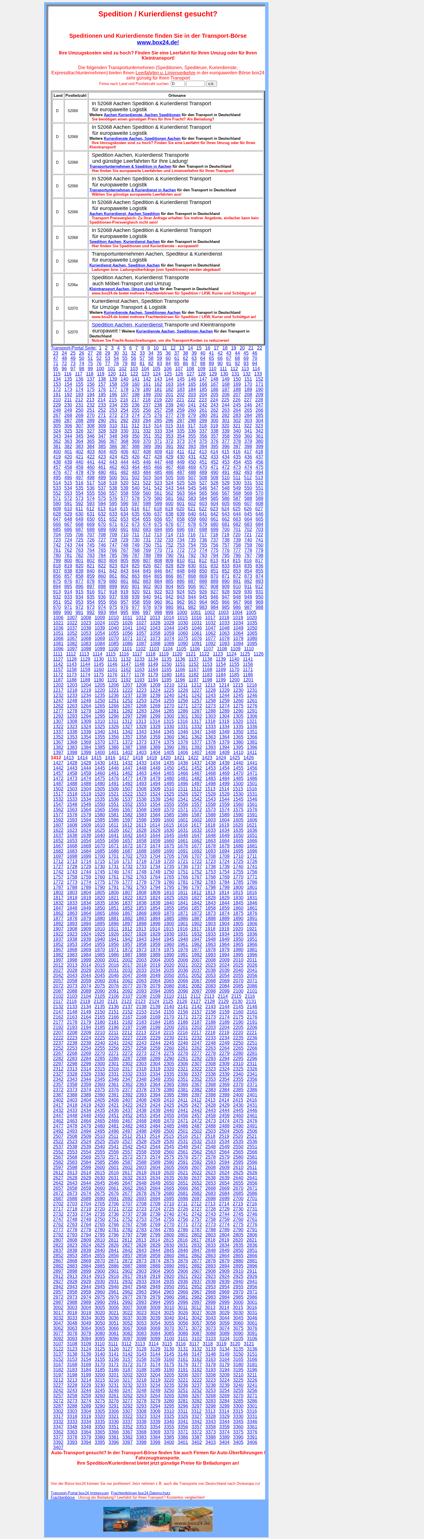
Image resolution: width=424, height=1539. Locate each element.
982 (192, 607)
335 (181, 430)
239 (169, 405)
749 (136, 545)
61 (176, 358)
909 (226, 586)
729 (124, 539)
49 (73, 358)
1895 (100, 923)
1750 (169, 871)
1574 (224, 809)
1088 (155, 643)
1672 (127, 845)
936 (102, 596)
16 (207, 347)
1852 (127, 908)
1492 (127, 783)
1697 (58, 856)
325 (68, 430)
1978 (210, 949)
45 (246, 353)
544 (181, 488)
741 (259, 539)
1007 (72, 617)
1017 (210, 617)
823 (113, 565)
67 (228, 358)
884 (158, 581)
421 (79, 456)
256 (147, 410)
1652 (58, 840)
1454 (224, 768)
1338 (72, 731)
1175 (99, 674)
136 (79, 379)
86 (185, 363)
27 (90, 353)
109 (201, 368)
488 (192, 472)
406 (124, 451)
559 (136, 493)
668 (79, 524)
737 (214, 539)
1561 (252, 804)
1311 (113, 721)
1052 (72, 633)
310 (113, 425)
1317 (196, 721)
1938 (72, 939)
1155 (234, 664)
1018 (224, 617)
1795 (169, 887)
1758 (72, 877)
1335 (238, 726)
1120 (177, 654)
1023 (86, 622)
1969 (86, 949)
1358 (141, 736)
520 (124, 482)
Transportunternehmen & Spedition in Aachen (130, 166)
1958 (141, 944)
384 (91, 446)
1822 (127, 897)
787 (136, 555)
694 (158, 529)
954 (91, 602)
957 (124, 602)
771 (169, 550)
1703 (141, 856)
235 (124, 405)
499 (102, 477)
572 (68, 498)
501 (124, 477)
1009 (100, 617)
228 (259, 399)
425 (124, 456)
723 (57, 539)
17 (216, 347)
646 (259, 513)
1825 (169, 897)
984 (214, 607)
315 (169, 425)
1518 (72, 794)
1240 (169, 695)
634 (124, 513)
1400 (100, 752)
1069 (100, 638)
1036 (58, 628)
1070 (113, 638)
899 (113, 586)
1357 (127, 736)
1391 (183, 747)
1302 (197, 716)
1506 (113, 788)
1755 (238, 871)
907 (203, 586)
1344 (155, 731)
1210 (169, 685)
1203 (72, 685)
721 (248, 534)
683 (248, 524)
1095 (252, 643)
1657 (127, 840)
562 (169, 493)
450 (192, 462)
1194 (153, 679)
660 (203, 519)
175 (91, 389)
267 (57, 415)
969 (259, 602)
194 (91, 394)
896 (79, 586)
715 (180, 534)
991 (79, 612)
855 (259, 571)
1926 (113, 934)
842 (113, 571)
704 (57, 534)
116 (68, 373)
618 (158, 508)
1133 (139, 659)
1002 (210, 612)
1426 (248, 757)
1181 (180, 674)
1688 (141, 851)
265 (248, 410)
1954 (86, 944)
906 (192, 586)
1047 (210, 628)
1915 (169, 928)
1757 (58, 877)
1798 (210, 887)
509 (214, 477)
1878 (72, 918)
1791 (113, 887)
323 (259, 425)
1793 (141, 887)
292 (124, 420)
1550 (100, 804)
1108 (222, 648)
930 (248, 591)
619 (169, 508)
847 (169, 571)
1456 (252, 768)
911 (248, 586)
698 (203, 529)
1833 (72, 902)
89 (211, 363)
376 (214, 441)
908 (214, 586)
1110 (249, 648)
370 (147, 441)
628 (57, 513)
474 (248, 467)
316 (180, 425)
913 (57, 591)
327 (91, 430)
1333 (210, 726)
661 (214, 519)
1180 (167, 674)
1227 (197, 690)
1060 (183, 633)
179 (136, 389)
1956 (113, 944)
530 (237, 482)
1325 (100, 726)
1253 (141, 700)
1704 (155, 856)
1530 (238, 794)
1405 (169, 752)
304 (259, 420)
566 (214, 493)
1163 (139, 669)
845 (147, 571)
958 (136, 602)
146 (192, 379)
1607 (58, 825)
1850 (100, 908)
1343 (141, 731)
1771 (252, 877)
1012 (141, 617)
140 (124, 379)
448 (169, 462)
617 (147, 508)
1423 (207, 757)
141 (136, 379)
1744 (86, 871)
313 (147, 425)
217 (135, 399)
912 (259, 586)
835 (248, 565)
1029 (169, 622)
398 (248, 446)
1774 (86, 882)
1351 (252, 731)
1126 (259, 654)
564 (192, 493)
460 (91, 467)
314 (158, 425)
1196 (180, 679)
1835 (100, 902)
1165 (167, 669)
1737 (197, 866)
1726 (252, 861)
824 (124, 565)
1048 (224, 628)
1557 (197, 804)
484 (147, 472)
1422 (193, 757)
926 (203, 591)
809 (169, 560)
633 (113, 513)
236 (136, 405)
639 (181, 513)
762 (68, 550)
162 (158, 384)
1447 (127, 768)
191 (57, 394)
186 (214, 389)
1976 (183, 949)
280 (203, 415)
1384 (86, 747)
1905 (238, 923)
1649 (224, 835)
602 (192, 503)
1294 (86, 716)
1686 (113, 851)
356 (203, 436)
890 (226, 581)
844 (136, 571)
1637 (58, 835)
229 (57, 405)
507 (192, 477)
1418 (138, 757)
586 (226, 498)
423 (102, 456)
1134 (153, 659)
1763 (141, 877)
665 (259, 519)
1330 (169, 726)
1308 (72, 721)
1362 (197, 736)
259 (181, 410)
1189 (85, 679)
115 (57, 373)
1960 (169, 944)
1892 (58, 923)
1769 (224, 877)
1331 (183, 726)
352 (158, 436)
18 (225, 347)
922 (158, 591)
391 (169, 446)
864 (147, 576)
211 (68, 399)
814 (225, 560)
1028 (155, 622)
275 (147, 415)
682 (237, 524)
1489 (86, 783)
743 (68, 545)
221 (180, 399)
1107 (208, 648)
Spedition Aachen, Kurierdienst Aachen (124, 241)
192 (68, 394)
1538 (141, 799)
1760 (100, 877)
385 (102, 446)
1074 (169, 638)
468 (181, 467)
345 (79, 436)
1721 (183, 861)
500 (113, 477)
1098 (86, 648)
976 (124, 607)
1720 (169, 861)
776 (226, 550)
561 (158, 493)
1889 (224, 918)
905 (181, 586)
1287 (197, 711)
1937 (58, 939)
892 (248, 581)
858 (79, 576)
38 (185, 353)
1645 (169, 835)
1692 (197, 851)
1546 (252, 799)
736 (203, 539)
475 (259, 467)
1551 (113, 804)
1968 (72, 949)
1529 (224, 794)
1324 (86, 726)
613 (102, 508)
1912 (127, 928)
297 (181, 420)
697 (192, 529)
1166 (180, 669)
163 (169, 384)
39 (194, 353)
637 (158, 513)
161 (147, 384)
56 (133, 358)
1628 (141, 830)
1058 (155, 633)
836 (259, 565)
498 (91, 477)
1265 (100, 705)
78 (116, 363)
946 (214, 596)
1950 (238, 939)
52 (99, 358)
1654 (86, 840)
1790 (100, 887)
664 (248, 519)
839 (79, 571)
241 (192, 405)
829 (181, 565)
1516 (252, 788)
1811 (183, 892)
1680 (238, 845)
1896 (113, 923)
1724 (224, 861)
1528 (210, 794)
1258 (210, 700)
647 (57, 519)
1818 (72, 897)
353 (169, 436)
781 (68, 555)
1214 (224, 685)
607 (248, 503)
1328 (141, 726)
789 (158, 555)
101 (111, 368)
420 (68, 456)
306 (68, 425)
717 (203, 534)
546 (203, 488)
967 (237, 602)
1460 (100, 773)
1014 (169, 617)
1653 (72, 840)
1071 (127, 638)
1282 (127, 711)
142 (147, 379)
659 (192, 519)
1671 (113, 845)
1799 (224, 887)
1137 (194, 659)
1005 (251, 612)
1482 (197, 778)
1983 (72, 954)
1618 (210, 825)
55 (124, 358)
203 (192, 394)
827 (158, 565)
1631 (183, 830)
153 (57, 384)
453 (226, 462)
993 (102, 612)
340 (237, 430)
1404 (155, 752)
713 (158, 534)
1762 (127, 877)
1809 (155, 892)
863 (136, 576)
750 (147, 545)
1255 (169, 700)
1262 (58, 705)
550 (248, 488)
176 (102, 389)
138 (102, 379)
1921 (252, 928)
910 (237, 586)
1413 (68, 757)
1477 (127, 778)
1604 (224, 819)
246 (248, 405)
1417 (124, 757)
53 (107, 358)
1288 (210, 711)
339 (226, 430)
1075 (183, 638)
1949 (224, 939)
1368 (72, 742)
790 (169, 555)
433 (214, 456)
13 (181, 347)
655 (147, 519)
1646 (183, 835)
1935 (238, 934)
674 (147, 524)
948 (237, 596)
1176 (112, 674)
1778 (141, 882)
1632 (197, 830)
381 (57, 446)
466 (158, 467)
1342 (127, 731)
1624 (86, 830)
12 (173, 347)
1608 (72, 825)
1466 (183, 773)
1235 (100, 695)
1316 (182, 721)
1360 (169, 736)
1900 (169, 923)
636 (147, 513)
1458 (72, 773)
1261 (252, 700)
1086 (127, 643)
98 (81, 368)
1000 (182, 612)
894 (57, 586)
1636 (252, 830)
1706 (183, 856)
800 (68, 560)
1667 (58, 845)
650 (91, 519)
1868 (141, 913)
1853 (141, 908)
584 (203, 498)
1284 (155, 711)
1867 (127, 913)
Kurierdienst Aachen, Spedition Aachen (124, 265)
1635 (238, 830)
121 (123, 373)
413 (203, 451)
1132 (126, 659)
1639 (86, 835)
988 (259, 607)
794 (214, 555)
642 (214, 513)
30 (116, 353)
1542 (197, 799)
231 (79, 405)
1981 (252, 949)
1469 (224, 773)
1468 (210, 773)
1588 (210, 814)
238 (158, 405)
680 (214, 524)
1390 (169, 747)
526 (192, 482)
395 (214, 446)
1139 (221, 659)
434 (226, 456)
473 (237, 467)
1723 (210, 861)
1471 (252, 773)
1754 (224, 871)
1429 (86, 762)
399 (259, 446)
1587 (197, 814)
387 (124, 446)
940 (147, 596)
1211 (183, 685)
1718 (141, 861)
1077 (210, 638)
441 (91, 462)
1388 (141, 747)
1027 (141, 622)
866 (169, 576)
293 (136, 420)
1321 (252, 721)
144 (169, 379)
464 (136, 467)
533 (57, 488)
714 (169, 534)
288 (79, 420)
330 (124, 430)
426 (136, 456)
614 (113, 508)
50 (81, 358)
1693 (210, 851)
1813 (210, 892)
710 (124, 534)
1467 (197, 773)
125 (168, 373)
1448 (141, 768)
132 (247, 373)
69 (246, 358)
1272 (197, 705)
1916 (182, 928)
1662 (197, 840)
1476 (113, 778)
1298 (141, 716)
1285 (169, 711)
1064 (238, 633)
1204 (86, 685)
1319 (224, 721)
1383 (72, 747)
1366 (252, 736)
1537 (127, 799)
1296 (113, 716)
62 (185, 358)
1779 (155, 882)
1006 (58, 617)
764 (91, 550)
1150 (167, 664)
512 (248, 477)
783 (91, 555)
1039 (100, 628)
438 (57, 462)
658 (181, 519)
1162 (126, 669)
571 (57, 498)
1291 (252, 711)
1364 (224, 736)
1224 (155, 690)
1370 (100, 742)
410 (169, 451)
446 (147, 462)
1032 (210, 622)
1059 (169, 633)
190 (259, 389)
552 (57, 493)
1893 (72, 923)
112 (234, 368)
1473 (72, 778)
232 (91, 405)
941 (158, 596)
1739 (224, 866)
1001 (196, 612)
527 (203, 482)
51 (90, 358)
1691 (183, 851)
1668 (72, 845)
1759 (86, 877)
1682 (58, 851)
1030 (183, 622)
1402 (127, 752)
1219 (86, 690)
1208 (141, 685)
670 (102, 524)
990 (68, 612)
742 (57, 545)
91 (228, 363)
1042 (141, 628)
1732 (127, 866)
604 (214, 503)
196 (113, 394)
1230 (238, 690)
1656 (113, 840)
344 (68, 436)
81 (142, 363)
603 (203, 503)
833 (226, 565)
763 (79, 550)
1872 (197, 913)
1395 (238, 747)
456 (259, 462)
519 (113, 482)
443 (113, 462)
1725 (238, 861)
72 (64, 363)
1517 (58, 794)
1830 (238, 897)
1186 (248, 674)
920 (136, 591)
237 (147, 405)
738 (226, 539)
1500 (238, 783)
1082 (72, 643)
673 (136, 524)
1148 (139, 664)
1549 (86, 804)
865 (158, 576)
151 (248, 379)
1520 (100, 794)
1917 (196, 928)
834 (237, 565)
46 (254, 353)
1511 (183, 788)
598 (147, 503)
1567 (127, 809)
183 (181, 389)
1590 (238, 814)
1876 (252, 913)
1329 (155, 726)
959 (147, 602)
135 (68, 379)
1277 (58, 711)
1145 (99, 664)
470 (203, 467)
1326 (113, 726)
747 (113, 545)
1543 (210, 799)
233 (102, 405)
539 (124, 488)
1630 (169, 830)
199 (147, 394)
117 (78, 373)
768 (136, 550)
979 (158, 607)
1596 (113, 819)
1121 (191, 654)
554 (79, 493)
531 (248, 482)
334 (169, 430)
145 (181, 379)
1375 (169, 742)
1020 (252, 617)
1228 (210, 690)
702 (248, 529)
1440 (238, 762)
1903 (210, 923)
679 (203, 524)
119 (100, 373)
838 (68, 571)
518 (102, 482)
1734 (155, 866)
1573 (210, 809)
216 (124, 399)
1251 (113, 700)
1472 (58, 778)
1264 (86, 705)
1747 (127, 871)
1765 (169, 877)
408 (147, 451)
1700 (100, 856)
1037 (72, 628)
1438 (210, 762)
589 (259, 498)
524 (169, 482)
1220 (100, 690)
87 (194, 363)
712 (147, 534)
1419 (152, 757)
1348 (210, 731)
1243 (210, 695)
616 (135, 508)
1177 (126, 674)
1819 (86, 897)
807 (147, 560)
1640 (100, 835)
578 (136, 498)
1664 (224, 840)
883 (147, 581)
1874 (224, 913)
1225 (169, 690)
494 (259, 472)
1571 (183, 809)
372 (169, 441)
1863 (72, 913)
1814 (224, 892)
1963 (210, 944)
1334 (224, 726)
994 (113, 612)
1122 (204, 654)
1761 (113, 877)
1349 (224, 731)
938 (124, 596)
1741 (252, 866)
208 (248, 394)
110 (212, 368)
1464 (155, 773)
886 (181, 581)
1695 (238, 851)
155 (79, 384)
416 (237, 451)
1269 (155, 705)
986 (237, 607)
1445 (100, 768)
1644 (155, 835)
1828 (210, 897)
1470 (238, 773)
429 (169, 456)
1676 (183, 845)
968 (248, 602)
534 (68, 488)
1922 (58, 934)
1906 (252, 923)
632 (102, 513)
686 (68, 529)
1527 (197, 794)
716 (192, 534)
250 (79, 410)
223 (203, 399)
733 (169, 539)
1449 (155, 768)
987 (248, 607)
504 (158, 477)
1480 (169, 778)
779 (259, 550)
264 (237, 410)
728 (113, 539)
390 (158, 446)
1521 (113, 794)
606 (237, 503)
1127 (58, 659)
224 (214, 399)
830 (192, 565)
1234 (86, 695)
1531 (252, 794)
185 (203, 389)
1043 (155, 628)
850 (203, 571)
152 (259, 379)
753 (181, 545)
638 (169, 513)
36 (168, 353)
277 (169, 415)
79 (124, 363)
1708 (210, 856)
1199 (221, 679)
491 (226, 472)
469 (192, 467)
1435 (169, 762)
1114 (97, 654)
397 (237, 446)
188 (237, 389)
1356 (113, 736)
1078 (224, 638)
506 (181, 477)
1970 (100, 949)
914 (68, 591)
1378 (210, 742)
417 (248, 451)
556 (102, 493)
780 (57, 555)
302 (237, 420)
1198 (207, 679)
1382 (58, 747)
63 (194, 358)
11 (164, 347)
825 (136, 565)
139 (113, 379)
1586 (183, 814)
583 (192, 498)
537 (102, 488)
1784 (224, 882)
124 (157, 373)
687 (79, 529)
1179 (153, 674)
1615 (169, 825)
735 (192, 539)
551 (259, 488)
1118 (150, 654)
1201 (248, 679)
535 (79, 488)
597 (136, 503)
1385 (100, 747)
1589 (224, 814)
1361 (183, 736)
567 (226, 493)
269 (79, 415)
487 (181, 472)
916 (91, 591)
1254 (155, 700)
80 (133, 363)
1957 (127, 944)
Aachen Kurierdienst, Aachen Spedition (124, 214)
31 (124, 353)
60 (168, 358)
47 (55, 358)
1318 (210, 721)
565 (203, 493)
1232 (58, 695)
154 (68, 384)
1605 (238, 819)
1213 (210, 685)
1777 (127, 882)
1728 (72, 866)
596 (124, 503)
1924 (86, 934)
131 (235, 373)
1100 (113, 648)
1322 (58, 726)
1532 (58, 799)
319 (214, 425)
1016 (196, 617)
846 (158, 571)
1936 (252, 934)
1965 (238, 944)
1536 (113, 799)
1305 (238, 716)
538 (113, 488)
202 (181, 394)
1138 (207, 659)
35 (159, 353)
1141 (248, 659)
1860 (238, 908)
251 (91, 410)
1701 (113, 856)
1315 (169, 721)
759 (248, 545)
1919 (224, 928)
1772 (58, 882)
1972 (127, 949)
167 (214, 384)
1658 (141, 840)
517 (91, 482)
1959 (155, 944)
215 (113, 399)
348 (113, 436)
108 (190, 368)
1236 (113, 695)
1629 (155, 830)
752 (169, 545)
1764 (155, 877)
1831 (252, 897)
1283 (141, 711)
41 (211, 353)
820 (79, 565)
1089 (169, 643)
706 (79, 534)
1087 (141, 643)
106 (168, 368)
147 (203, 379)
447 (158, 462)
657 (169, 519)
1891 (252, 918)
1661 (183, 840)
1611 (113, 825)
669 (91, 524)
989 (57, 612)
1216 (252, 685)
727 (102, 539)
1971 (113, 949)
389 (147, 446)
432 (203, 456)
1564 (86, 809)
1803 (72, 892)
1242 (197, 695)
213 (90, 399)
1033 (224, 622)
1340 (100, 731)
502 (136, 477)
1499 (224, 783)
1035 (252, 622)
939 (136, 596)
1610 (100, 825)
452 (214, 462)
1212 (196, 685)
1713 (72, 861)
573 (79, 498)
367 (113, 441)
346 (91, 436)
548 (226, 488)
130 (224, 373)
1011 (127, 617)
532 (259, 482)
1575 (238, 809)
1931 (183, 934)
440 (79, 462)
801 (79, 560)
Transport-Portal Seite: (74, 347)
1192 (126, 679)
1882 (127, 918)
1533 (72, 799)
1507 (127, 788)
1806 (113, 892)
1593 (72, 819)
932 (57, 596)
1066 (58, 638)
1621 (252, 825)
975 (113, 607)
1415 (96, 757)
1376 (183, 742)
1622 (58, 830)
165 (192, 384)
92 (237, 363)
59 (159, 358)
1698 (72, 856)
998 (158, 612)
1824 (155, 897)
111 (223, 368)
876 (68, 581)
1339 (86, 731)
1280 (100, 711)
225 (225, 399)
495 (57, 477)
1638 (72, 835)
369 (136, 441)
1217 (58, 690)
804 (113, 560)
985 (226, 607)
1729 (86, 866)
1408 (210, 752)
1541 (183, 799)
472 (226, 467)
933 (68, 596)
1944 (155, 939)
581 (169, 498)
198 (136, 394)
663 (237, 519)
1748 (141, 871)
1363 (210, 736)
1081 (58, 643)
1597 (127, 819)
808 (158, 560)
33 (142, 353)
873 (248, 576)
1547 (58, 804)
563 (181, 493)
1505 (100, 788)
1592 (58, 819)
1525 (169, 794)
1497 (197, 783)
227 (248, 399)
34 (150, 353)
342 (259, 430)
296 (169, 420)
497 (79, 477)
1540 (169, 799)
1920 (238, 928)
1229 (224, 690)
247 (259, 405)
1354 (86, 736)
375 (203, 441)
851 (214, 571)
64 (202, 358)
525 (181, 482)
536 (91, 488)
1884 (155, 918)
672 (124, 524)
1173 (72, 674)
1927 (127, 934)
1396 (252, 747)
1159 (85, 669)
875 (57, 581)
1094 (238, 643)
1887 (197, 918)
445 (136, 462)
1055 (113, 633)
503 (147, 477)
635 (136, 513)
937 (113, 596)
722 (259, 534)
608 (259, 503)
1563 (72, 809)
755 (203, 545)
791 (181, 555)
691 (124, 529)
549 (237, 488)
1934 (224, 934)
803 (102, 560)
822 (102, 565)
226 (237, 399)
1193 (139, 679)
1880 (100, 918)
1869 (155, 913)
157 (102, 384)
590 (57, 503)
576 (113, 498)
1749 (155, 871)
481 (113, 472)
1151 (180, 664)
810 (181, 560)
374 (192, 441)
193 (79, 394)
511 (237, 477)
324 (57, 430)
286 (57, 420)
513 (259, 477)
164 (181, 384)
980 (169, 607)
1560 (238, 804)
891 (237, 581)
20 (242, 347)
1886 (183, 918)
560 (147, 493)
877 (79, 581)
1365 (238, 736)
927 (214, 591)
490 (214, 472)
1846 (252, 902)
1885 (169, 918)
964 (203, 602)
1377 (197, 742)
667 (68, 524)
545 (192, 488)
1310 (100, 721)
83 (159, 363)
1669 (86, 845)
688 (91, 529)
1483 (210, 778)
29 (107, 353)
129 (213, 373)
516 (79, 482)
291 (113, 420)
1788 (72, 887)
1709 (224, 856)
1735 (169, 866)
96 (64, 368)
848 (181, 571)
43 (228, 353)
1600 (169, 819)
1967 (58, 949)
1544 (224, 799)
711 (135, 534)
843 (124, 571)
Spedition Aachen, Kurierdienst (128, 325)
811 (192, 560)
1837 (127, 902)
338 (214, 430)
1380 (238, 742)
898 (102, 586)
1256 (183, 700)
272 (113, 415)
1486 (252, 778)
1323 (72, 726)
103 (134, 368)
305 (57, 425)
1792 (127, 887)
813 (214, 560)
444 (124, 462)
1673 (141, 845)
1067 (72, 638)
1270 (169, 705)
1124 (231, 654)
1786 (252, 882)
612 (90, 508)
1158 (72, 669)
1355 (100, 736)
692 (136, 529)
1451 (183, 768)
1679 (224, 845)
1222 (127, 690)
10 (156, 347)
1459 (86, 773)
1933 (210, 934)
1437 (197, 762)
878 (91, 581)
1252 (127, 700)
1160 (99, 669)
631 (91, 513)
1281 (113, 711)
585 (214, 498)
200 (158, 394)
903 (158, 586)
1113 (84, 654)
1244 (224, 695)
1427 (58, 762)
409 (158, 451)
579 (147, 498)
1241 (183, 695)
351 (147, 436)
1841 (183, 902)
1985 (100, 954)
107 (179, 368)
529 (226, 482)
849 (192, 571)
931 (259, 591)
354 (181, 436)
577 (124, 498)
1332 (197, 726)
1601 (183, 819)
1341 (113, 731)
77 (107, 363)
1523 (141, 794)
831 (203, 565)
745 (91, 545)
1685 (100, 851)
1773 (72, 882)
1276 (252, 705)
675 (158, 524)
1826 (183, 897)
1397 (58, 752)
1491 (113, 783)
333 (158, 430)
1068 (86, 638)
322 (248, 425)
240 (181, 405)
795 (226, 555)
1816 (252, 892)
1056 (127, 633)
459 (79, 467)
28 (99, 353)
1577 (58, 814)
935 (91, 596)
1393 (210, 747)
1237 (127, 695)
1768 (210, 877)
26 (81, 353)
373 (181, 441)
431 (192, 456)
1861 (252, 908)
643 (226, 513)
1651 (252, 835)
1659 (155, 840)
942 (169, 596)
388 (136, 446)
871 (226, 576)
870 (214, 576)
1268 (141, 705)
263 (226, 410)
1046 (197, 628)
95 (55, 368)
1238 (141, 695)
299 (203, 420)
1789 (86, 887)
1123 (218, 654)
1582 (127, 814)
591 (68, 503)
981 (181, 607)
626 (248, 508)
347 (102, 436)
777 (237, 550)
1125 (245, 654)
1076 (197, 638)
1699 (86, 856)
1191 (112, 679)
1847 (58, 908)
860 (102, 576)
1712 (58, 861)
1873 (210, 913)
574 (91, 498)
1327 (127, 726)
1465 (169, 773)
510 (226, 477)
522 (147, 482)
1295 (100, 716)
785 (113, 555)
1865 (100, 913)
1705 (169, 856)
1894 (86, 923)
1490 (100, 783)
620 (180, 508)
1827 (197, 897)
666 (57, 524)
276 (158, 415)
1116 (124, 654)
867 (181, 576)
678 (192, 524)
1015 (182, 617)
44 (237, 353)
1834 (86, 902)
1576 (252, 809)
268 (68, 415)
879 (102, 581)
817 (259, 560)
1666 (252, 840)
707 (91, 534)
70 (254, 358)
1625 (100, 830)
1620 (238, 825)
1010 (113, 617)
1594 (86, 819)
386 (113, 446)
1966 (252, 944)
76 (99, 363)
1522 (127, 794)
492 (237, 472)
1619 (224, 825)
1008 (86, 617)
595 (113, 503)
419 (57, 456)
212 (79, 399)
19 (233, 347)
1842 (197, 902)
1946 (183, 939)
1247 (58, 700)
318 (203, 425)
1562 (58, 809)
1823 (141, 897)
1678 (210, 845)
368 (124, 441)
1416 (110, 757)
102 (123, 368)
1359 (155, 736)
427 (147, 456)
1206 (113, 685)
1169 (221, 669)
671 (113, 524)
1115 (111, 654)
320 (225, 425)
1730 (100, 866)
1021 (58, 622)
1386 (113, 747)
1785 (238, 882)
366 (102, 441)
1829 (224, 897)
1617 (196, 825)
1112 (71, 654)
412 (192, 451)
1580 (100, 814)
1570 (169, 809)
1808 (141, 892)
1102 (141, 648)
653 (124, 519)
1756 (252, 871)
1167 (194, 669)
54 (116, 358)
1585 (169, 814)
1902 (197, 923)
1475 (100, 778)
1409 (224, 752)
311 (124, 425)
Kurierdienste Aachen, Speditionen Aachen (142, 138)
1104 (168, 648)
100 (100, 368)
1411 (252, 752)
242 (203, 405)
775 (214, 550)
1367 (58, 742)
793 (203, 555)
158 (113, 384)
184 (192, 389)
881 (124, 581)
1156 (248, 664)
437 (259, 456)
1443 (72, 768)
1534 (86, 799)
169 (237, 384)
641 (203, 513)
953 (79, 602)
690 (113, 529)
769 (147, 550)
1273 (210, 705)
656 (158, 519)
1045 (183, 628)
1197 (194, 679)
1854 (155, 908)
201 (169, 394)
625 (237, 508)
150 (237, 379)
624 (225, 508)
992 (91, 612)
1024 (100, 622)
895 (68, 586)
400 (57, 451)
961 (169, 602)
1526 (183, 794)
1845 (238, 902)
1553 (141, 804)
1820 (100, 897)
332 (147, 430)
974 (102, 607)
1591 (252, 814)
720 (237, 534)
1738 (210, 866)
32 (133, 353)
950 (259, 596)
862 (124, 576)
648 (68, 519)
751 (158, 545)
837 (57, 571)
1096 (58, 648)
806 (136, 560)
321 (237, 425)
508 (203, 477)
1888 (210, 918)
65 (211, 358)
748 (124, 545)
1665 (238, 840)
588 (248, 498)
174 (79, 389)
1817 (58, 897)
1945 (169, 939)
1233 (72, 695)
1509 (155, 788)
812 (203, 560)
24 (64, 353)
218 (147, 399)
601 (181, 503)
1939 (86, 939)
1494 (155, 783)
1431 (113, 762)
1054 (100, 633)
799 (57, 560)
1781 (183, 882)
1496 (183, 783)
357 (214, 436)
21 (251, 347)
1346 (183, 731)
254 (124, 410)
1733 (141, 866)
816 (248, 560)
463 (124, 467)
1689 (155, 851)
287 (68, 420)
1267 (127, 705)
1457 (58, 773)
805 (124, 560)
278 (181, 415)
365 (91, 441)
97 (73, 368)
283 (237, 415)
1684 (86, 851)
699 (214, 529)
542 (158, 488)
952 (68, 602)
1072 (141, 638)
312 (135, 425)
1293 (72, 716)
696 (181, 529)
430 (181, 456)
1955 (100, 944)
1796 (183, 887)
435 (237, 456)
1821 (113, 897)
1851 (113, 908)
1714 (86, 861)
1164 (153, 669)
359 (237, 436)
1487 (58, 783)
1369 (86, 742)
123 (145, 373)
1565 (100, 809)
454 (237, 462)
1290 (238, 711)
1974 (155, 949)
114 (256, 368)
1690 (169, 851)
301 (226, 420)
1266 (113, 705)
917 (102, 591)
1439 (224, 762)
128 (202, 373)
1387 (127, 747)
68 (237, 358)
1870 (169, 913)
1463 (141, 773)
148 (214, 379)
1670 (100, 845)
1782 (197, 882)
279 (192, 415)
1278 (72, 711)
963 (192, 602)
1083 (86, 643)
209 (259, 394)
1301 (183, 716)
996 (136, 612)
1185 (234, 674)
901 (136, 586)
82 (150, 363)
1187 (58, 679)
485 (158, 472)
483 (136, 472)
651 (102, 519)
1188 (72, 679)
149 (226, 379)
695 (169, 529)
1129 (85, 659)
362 (57, 441)
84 (168, 363)
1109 (235, 648)
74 (81, 363)
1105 (181, 648)
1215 (238, 685)
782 (79, 555)
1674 (155, 845)
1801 (252, 887)
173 (68, 389)
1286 (183, 711)
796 (237, 555)
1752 (197, 871)
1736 (183, 866)
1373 (141, 742)
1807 (127, 892)
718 (214, 534)
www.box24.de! (158, 42)
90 (220, 363)
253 (113, 410)
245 (237, 405)
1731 (113, 866)
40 (202, 353)
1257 (197, 700)
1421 (179, 757)
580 (158, 498)
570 (259, 493)
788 (147, 555)
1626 (113, 830)
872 (237, 576)
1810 (169, 892)
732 (158, 539)
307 (79, 425)
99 (90, 368)
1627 (127, 830)
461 (102, 467)
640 (192, 513)
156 (91, 384)
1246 (252, 695)
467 (169, 467)
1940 (100, 939)
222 (192, 399)
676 (169, 524)
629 (68, 513)
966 (226, 602)
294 (147, 420)
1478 (141, 778)
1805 (100, 892)
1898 (141, 923)
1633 (210, 830)
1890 (238, 918)
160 (136, 384)
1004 (237, 612)
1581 (113, 814)
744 (79, 545)
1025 (113, 622)
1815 (238, 892)
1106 (195, 648)
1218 (72, 690)
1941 (113, 939)
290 (102, 420)
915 (79, 591)
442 (102, 462)
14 (190, 347)
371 (158, 441)
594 (102, 503)
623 (214, 508)
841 (102, 571)
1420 (165, 757)
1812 (196, 892)
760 (259, 545)
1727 (58, 866)
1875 (238, 913)
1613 (141, 825)
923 (169, 591)
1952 (58, 944)
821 (91, 565)
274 (136, 415)
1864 (86, 913)
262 (214, 410)
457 (57, 467)
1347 (197, 731)
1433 (141, 762)
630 (79, 513)
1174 (85, 674)
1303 (210, 716)
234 (113, 405)
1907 (58, 928)
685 (57, 529)
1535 (100, 799)
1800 (238, 887)
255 (136, 410)
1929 (155, 934)
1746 (113, 871)
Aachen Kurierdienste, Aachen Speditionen (142, 115)
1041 (127, 628)
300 (214, 420)
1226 (183, 690)
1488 (72, 783)
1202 (58, 685)
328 (102, 430)
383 (79, 446)
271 (102, 415)
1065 (252, 633)
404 (102, 451)
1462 (127, 773)
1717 (127, 861)
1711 (252, 856)
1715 (100, 861)
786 (124, 555)
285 (259, 415)
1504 (86, 788)
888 (203, 581)
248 (57, 410)
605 (226, 503)
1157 (58, 669)
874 (259, 576)
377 (226, 441)
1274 (224, 705)
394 (203, 446)
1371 (113, 742)
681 (226, 524)
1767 (197, 877)
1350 (238, 731)
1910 (100, 928)
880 (113, 581)
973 (91, 607)
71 (55, 363)
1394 (224, 747)
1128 (72, 659)
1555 (169, 804)
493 (248, 472)
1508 (141, 788)
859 (91, 576)
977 (136, 607)
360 (248, 436)
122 (134, 373)
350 (136, 436)
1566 (113, 809)
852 (226, 571)
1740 (238, 866)
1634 (224, 830)
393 (192, 446)
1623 (72, 830)
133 (258, 373)
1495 (169, 783)
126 (179, 373)
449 (181, 462)
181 (158, 389)
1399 (86, 752)
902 (147, 586)
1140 (234, 659)
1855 (169, 908)
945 (203, 596)
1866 (113, 913)
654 (136, 519)
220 (169, 399)
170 (248, 384)
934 (79, 596)
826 (147, 565)
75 (90, 363)
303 (248, 420)
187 (226, 389)
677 (181, 524)
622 (203, 508)
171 (259, 384)
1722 (197, 861)
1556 (183, 804)
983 (203, 607)
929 (237, 591)
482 (124, 472)
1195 (167, 679)
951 (57, 602)
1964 (224, 944)
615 (124, 508)
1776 (113, 882)
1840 (169, 902)
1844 (224, 902)
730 (136, 539)
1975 (169, 949)
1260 (238, 700)
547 (214, 488)
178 (124, 389)
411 (180, 451)
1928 (141, 934)
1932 (197, 934)
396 (226, 446)
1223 (141, 690)
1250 (100, 700)
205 (214, 394)
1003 (223, 612)
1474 (86, 778)
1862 (58, 913)
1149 (153, 664)
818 (57, 565)
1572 (197, 809)
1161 (112, 669)
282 (226, 415)
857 (68, 576)
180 (147, 389)
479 (91, 472)
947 (226, 596)
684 (259, 524)
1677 (197, 845)
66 (220, 358)
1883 (141, 918)
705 (68, 534)
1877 (58, 918)
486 (169, 472)
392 (181, 446)
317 (192, 425)
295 (158, 420)
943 (181, 596)
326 (79, 430)
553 (68, 493)
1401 (113, 752)
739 (237, 539)
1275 (238, 705)
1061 (197, 633)
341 (248, 430)
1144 (85, 664)
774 (203, 550)
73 (73, 363)
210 (57, 399)
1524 (155, 794)
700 (226, 529)
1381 (252, 742)
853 (237, 571)
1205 (100, 685)
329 (113, 430)
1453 (210, 768)
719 (225, 534)
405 (113, 451)
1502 (58, 788)
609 (57, 508)
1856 (183, 908)
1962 (197, 944)
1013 (155, 617)
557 (113, 493)
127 (190, 373)
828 (169, 565)
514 (57, 482)
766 (113, 550)
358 (226, 436)
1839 (155, 902)
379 (248, 441)
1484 (224, 778)
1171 (248, 669)
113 (245, 368)
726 (91, 539)
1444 (86, 768)
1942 (127, 939)
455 (248, 462)
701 (237, 529)
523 (158, 482)
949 (248, 596)
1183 (207, 674)
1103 (154, 648)
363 (68, 441)
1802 (58, 892)
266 (259, 410)
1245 (238, 695)
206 (226, 394)
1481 (183, 778)
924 (181, 591)
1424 (221, 757)
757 (226, 545)
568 (237, 493)
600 (169, 503)
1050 (252, 628)
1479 (155, 778)
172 (57, 389)
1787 (58, 887)
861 (113, 576)
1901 (183, 923)
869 (203, 576)
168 (226, 384)
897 (91, 586)
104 (145, 368)
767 (124, 550)
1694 (224, 851)
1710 (238, 856)
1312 (127, 721)
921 (147, 591)
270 (91, 415)
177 (113, 389)
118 (89, 373)
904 (169, 586)
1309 (86, 721)
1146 (112, 664)
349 (124, 436)
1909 (86, 928)
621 (192, 508)
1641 (113, 835)
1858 (210, 908)
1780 (169, 882)
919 (124, 591)
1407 (197, 752)
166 (203, 384)
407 (136, 451)
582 (181, 498)
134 (57, 379)
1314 (155, 721)
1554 (155, 804)
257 (158, 410)
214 (102, 399)
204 (203, 394)
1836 (113, 902)
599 (158, 503)
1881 (113, 918)
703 (259, 529)
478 (79, 472)
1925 (100, 934)
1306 (252, 716)
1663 (210, 840)
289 (91, 420)
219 (158, 399)
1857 (197, 908)
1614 (155, 825)
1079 (238, 638)
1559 (224, 804)
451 (203, 462)
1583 (141, 814)
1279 (86, 711)
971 (68, 607)
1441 (252, 762)
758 (237, 545)
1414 (82, 757)
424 (113, 456)
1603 (210, 819)
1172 (58, 674)
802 (91, 560)
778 (248, 550)
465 (147, 467)
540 (136, 488)
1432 (127, 762)
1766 (183, 877)
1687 (127, 851)
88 (202, 363)
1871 (183, 913)
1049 (238, 628)
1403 (141, 752)
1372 (127, 742)
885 (169, 581)
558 (124, 493)
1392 (197, 747)
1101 (127, 648)
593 (91, 503)
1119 (164, 654)
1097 (72, 648)
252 (102, 410)
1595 (100, 819)
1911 (113, 928)
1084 (100, 643)
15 (199, 347)
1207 (127, 685)
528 (214, 482)
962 (181, 602)
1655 (100, 840)
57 (142, 358)
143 (158, 379)
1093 (224, 643)
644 (237, 513)
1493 (141, 783)
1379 (224, 742)
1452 (197, 768)
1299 (155, 716)
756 (214, 545)
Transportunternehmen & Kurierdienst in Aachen (132, 190)
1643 (141, 835)
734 (181, 539)
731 (147, 539)
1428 (72, 762)
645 (248, 513)
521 (136, 482)
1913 (141, 928)
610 (68, 508)
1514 (224, 788)
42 (220, 353)
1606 (252, 819)
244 (226, 405)
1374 (155, 742)
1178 (139, 674)
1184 (221, 674)
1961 (183, 944)
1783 (210, 882)
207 (237, 394)
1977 (197, 949)
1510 (169, 788)
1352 (58, 736)
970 (57, 607)
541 (147, 488)
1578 (72, 814)
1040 (113, 628)
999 (169, 612)
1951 (252, 939)
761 (57, 550)
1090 (183, 643)
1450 (169, 768)
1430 (100, 762)
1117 (137, 654)
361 (259, 436)
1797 (197, 887)
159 (124, 384)
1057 (141, 633)
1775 (100, 882)
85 (176, 363)
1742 (58, 871)
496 (68, 477)
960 (158, 602)
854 (248, 571)
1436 (183, 762)
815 (237, 560)
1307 (58, 721)
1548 (72, 804)
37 (176, 353)
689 (102, 529)
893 (259, 581)
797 (248, 555)
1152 (194, 664)
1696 (252, 851)
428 (158, 456)
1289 (224, 711)
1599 (155, 819)
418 (259, 451)
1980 (238, 949)
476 (57, 472)
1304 (224, 716)
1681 (252, 845)
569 (248, 493)
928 (226, 591)
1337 (58, 731)
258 (169, 410)
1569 (155, 809)
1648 (210, 835)
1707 (197, 856)
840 (91, 571)
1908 (72, 928)
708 (102, 534)
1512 (196, 788)
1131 (112, 659)
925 (192, 591)
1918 (210, 928)
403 (91, 451)
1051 (58, 633)
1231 (252, 690)
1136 (180, 659)
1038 (86, 628)
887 (192, 581)
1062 (210, 633)
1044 (169, 628)
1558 (210, 804)
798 (259, 555)
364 (79, 441)
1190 (99, 679)
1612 (127, 825)
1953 (72, 944)
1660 (169, 840)
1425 (235, 757)
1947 (197, 939)
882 (136, 581)
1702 (127, 856)
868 (192, 576)
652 (113, 519)
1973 (141, 949)
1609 (86, 825)
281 (214, 415)
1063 (224, 633)
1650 (238, 835)
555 (91, 493)
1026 (127, 622)
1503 (72, 788)
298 (192, 420)
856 (57, 576)
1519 (86, 794)
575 (102, 498)
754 (192, 545)
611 (79, 508)
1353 (72, 736)
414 (214, 451)
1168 (207, 669)
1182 (194, 674)
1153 (207, 664)
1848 (72, 908)
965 (214, 602)
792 (192, 555)
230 (68, 405)
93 (246, 363)
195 (102, 394)
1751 (183, 871)
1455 (238, 768)
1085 (113, 643)
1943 (141, 939)
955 (102, 602)
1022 (72, 622)
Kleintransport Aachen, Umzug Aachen (124, 289)
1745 (100, 871)
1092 (210, 643)
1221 (113, 690)
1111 (58, 654)
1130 (99, 659)
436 (248, 456)
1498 (210, 783)
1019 (238, 617)
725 (79, 539)
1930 (169, 934)
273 (124, 415)
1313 (141, 721)
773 (192, 550)
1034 (238, 622)
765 (102, 550)
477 (68, 472)
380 (259, 441)
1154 (221, 664)
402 (79, 451)
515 (68, 482)
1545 (238, 799)
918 (113, 591)
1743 (72, 871)
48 (64, 358)
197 (124, 394)
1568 (141, 809)
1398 (72, 752)
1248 (72, 700)
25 (73, 353)
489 (203, 472)
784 (102, 555)
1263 (72, 705)
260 (192, 410)
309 (102, 425)
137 (91, 379)
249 (68, 410)
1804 (86, 892)
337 (203, 430)
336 (192, 430)
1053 (86, 633)
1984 (86, 954)
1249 (86, 700)
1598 (141, 819)
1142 (58, 664)
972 (79, 607)
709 (113, 534)
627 (259, 508)
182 (169, 389)
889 (214, 581)
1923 (72, 934)
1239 (155, 695)
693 (147, 529)
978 (147, 607)
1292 (58, 716)
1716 (113, 861)
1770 (238, 877)
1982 (58, 954)
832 (214, 565)
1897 (127, 923)
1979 (224, 949)
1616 (182, 825)
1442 (58, 768)
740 (248, 539)
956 (113, 602)
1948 (210, 939)
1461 (113, 773)
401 (68, 451)
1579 (86, 814)
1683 (72, 851)
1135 (167, 659)
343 (57, 436)
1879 (86, 918)
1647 (197, 835)
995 (124, 612)
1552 (127, 804)
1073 (155, 638)
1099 (100, 648)
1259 (224, 700)
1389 (155, 747)
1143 (72, 664)
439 (68, 462)
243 (214, 405)
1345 (169, 731)
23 (55, 353)
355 (192, 436)
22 (259, 347)
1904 (224, 923)
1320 (238, 721)
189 (248, 389)
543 (169, 488)
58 (150, 358)
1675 (169, 845)
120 (112, 373)
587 (237, 498)
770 (158, 550)
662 (226, 519)
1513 (210, 788)
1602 (197, 819)
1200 (234, 679)
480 (102, 472)
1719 (155, 861)
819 (68, 565)
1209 (155, 685)
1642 (127, 835)
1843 (210, 902)
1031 (197, 622)
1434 (155, 762)
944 (192, 596)
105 (156, 368)
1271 (183, 705)
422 (91, 456)
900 (124, 586)
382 (68, 446)
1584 (155, 814)
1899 (155, 923)
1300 (169, 716)
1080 (252, 638)
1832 (58, 902)
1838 (141, 902)
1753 (210, 871)
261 (203, 410)
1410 (238, 752)
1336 (252, 726)
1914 (155, 928)
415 (225, 451)
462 (113, 467)
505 (169, 477)
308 (91, 425)
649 (79, 519)
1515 (238, 788)
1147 (126, 664)
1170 (234, 669)
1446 (113, 768)
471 (214, 467)
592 (79, 503)
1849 (86, 908)
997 (147, 612)
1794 (155, 887)
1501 (252, 783)
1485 (238, 778)
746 (102, 545)
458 (68, 467)
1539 (155, 799)
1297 (127, 716)
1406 (183, 752)
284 (248, 415)
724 (68, 539)
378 (237, 441)
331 (136, 430)
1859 (224, 908)
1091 (197, 643)
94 (254, 363)
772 (181, 550)
